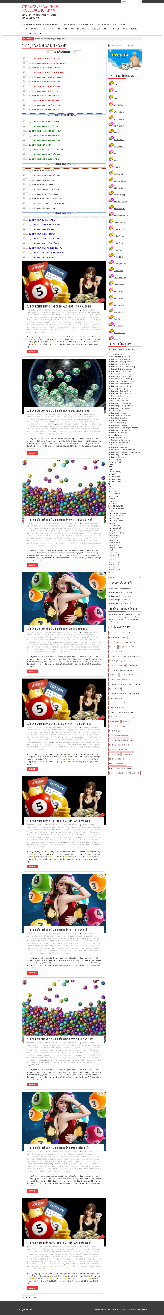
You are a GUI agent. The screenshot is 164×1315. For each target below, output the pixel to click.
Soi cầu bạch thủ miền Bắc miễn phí (83, 1060)
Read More (32, 351)
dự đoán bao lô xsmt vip (117, 413)
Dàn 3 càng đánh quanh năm (119, 661)
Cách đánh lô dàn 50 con (40, 320)
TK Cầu (124, 29)
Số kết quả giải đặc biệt (85, 426)
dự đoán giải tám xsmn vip (118, 445)
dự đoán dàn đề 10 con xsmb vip (120, 379)
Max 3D (116, 153)
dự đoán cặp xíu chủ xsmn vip (119, 440)
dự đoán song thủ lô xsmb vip (119, 408)
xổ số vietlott (118, 133)
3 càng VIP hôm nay (77, 312)
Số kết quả (96, 29)
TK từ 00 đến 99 (119, 284)
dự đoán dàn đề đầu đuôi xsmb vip (121, 381)
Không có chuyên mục (35, 327)
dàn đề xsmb (48, 325)
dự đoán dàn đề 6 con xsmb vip (119, 374)
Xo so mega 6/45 (119, 140)
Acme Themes (142, 1310)
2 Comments (41, 332)
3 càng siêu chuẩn (62, 312)
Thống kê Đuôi (118, 257)
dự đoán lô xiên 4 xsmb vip (118, 401)
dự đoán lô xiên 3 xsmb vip (118, 398)
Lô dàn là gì (60, 327)
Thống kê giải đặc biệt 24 (79, 431)
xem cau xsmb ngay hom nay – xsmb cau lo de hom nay (40, 8)
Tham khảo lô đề (47, 29)
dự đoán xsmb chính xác (75, 424)
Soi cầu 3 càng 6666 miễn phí (44, 429)
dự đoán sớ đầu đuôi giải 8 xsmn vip (121, 450)
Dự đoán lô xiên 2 (70, 422)
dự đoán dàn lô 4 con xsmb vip (119, 386)
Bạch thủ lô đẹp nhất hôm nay (50, 315)
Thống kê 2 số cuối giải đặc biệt (54, 330)
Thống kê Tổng (118, 271)
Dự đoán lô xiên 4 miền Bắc (87, 422)
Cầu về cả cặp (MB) (119, 209)
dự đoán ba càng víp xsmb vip (119, 357)
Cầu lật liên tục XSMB (116, 518)
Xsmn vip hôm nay (119, 24)
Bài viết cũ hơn (30, 1297)
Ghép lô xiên (48, 426)
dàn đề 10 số (131, 670)
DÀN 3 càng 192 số (83, 417)
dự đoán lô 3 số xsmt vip (117, 423)
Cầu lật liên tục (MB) (120, 202)
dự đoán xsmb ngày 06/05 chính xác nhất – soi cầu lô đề (59, 724)
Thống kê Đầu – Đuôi (120, 264)
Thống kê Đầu (118, 250)
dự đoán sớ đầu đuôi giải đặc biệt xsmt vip (123, 428)
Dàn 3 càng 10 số (75, 320)
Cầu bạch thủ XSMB (115, 521)
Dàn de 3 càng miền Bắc (48, 419)
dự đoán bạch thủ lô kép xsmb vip (120, 362)
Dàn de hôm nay (83, 322)
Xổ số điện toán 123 (120, 181)
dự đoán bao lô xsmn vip (117, 437)
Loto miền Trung (119, 305)
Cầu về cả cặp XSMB (115, 516)
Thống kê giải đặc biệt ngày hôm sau (83, 1062)
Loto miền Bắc (118, 291)
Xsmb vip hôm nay (69, 24)
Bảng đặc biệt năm (64, 317)
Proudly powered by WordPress (106, 1310)
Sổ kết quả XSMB (119, 112)
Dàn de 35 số (42, 322)
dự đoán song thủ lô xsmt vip (119, 430)
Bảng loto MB (113, 557)
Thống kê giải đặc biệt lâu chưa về (57, 1062)
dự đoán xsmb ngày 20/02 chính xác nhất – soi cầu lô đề (59, 1243)
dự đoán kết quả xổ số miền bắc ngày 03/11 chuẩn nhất (58, 1148)
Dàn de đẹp (73, 322)
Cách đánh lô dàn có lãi (59, 320)
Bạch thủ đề (34, 315)
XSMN (65, 29)
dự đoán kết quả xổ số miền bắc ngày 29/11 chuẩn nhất (58, 629)
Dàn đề (92, 322)
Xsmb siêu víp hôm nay (86, 24)
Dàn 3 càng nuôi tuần (89, 320)
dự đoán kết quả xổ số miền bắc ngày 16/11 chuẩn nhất (58, 930)
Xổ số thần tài (118, 188)
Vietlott (106, 29)
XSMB (58, 29)
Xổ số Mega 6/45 (114, 494)
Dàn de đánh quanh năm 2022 (58, 322)
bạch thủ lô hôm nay (70, 315)
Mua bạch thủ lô (83, 327)
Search (130, 45)
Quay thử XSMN (118, 319)
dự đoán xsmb (61, 424)
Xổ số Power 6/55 (114, 491)
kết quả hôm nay (119, 105)
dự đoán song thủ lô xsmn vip (119, 455)
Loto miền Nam (118, 298)
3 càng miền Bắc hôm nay (47, 312)
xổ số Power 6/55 (119, 147)
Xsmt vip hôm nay (103, 24)
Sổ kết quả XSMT (119, 126)
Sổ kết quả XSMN (119, 119)
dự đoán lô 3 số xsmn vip (117, 447)
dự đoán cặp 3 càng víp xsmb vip (120, 369)
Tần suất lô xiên (64, 431)
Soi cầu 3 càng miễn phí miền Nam (66, 429)
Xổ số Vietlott (113, 496)
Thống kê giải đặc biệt (73, 330)
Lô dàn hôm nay (49, 327)
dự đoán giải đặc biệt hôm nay (68, 419)
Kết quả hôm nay (83, 29)
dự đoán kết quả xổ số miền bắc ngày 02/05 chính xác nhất (60, 1039)
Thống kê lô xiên (119, 236)
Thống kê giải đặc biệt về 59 (48, 434)
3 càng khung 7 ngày (89, 310)
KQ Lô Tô (27, 33)
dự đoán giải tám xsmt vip (117, 420)
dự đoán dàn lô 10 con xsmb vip (120, 384)
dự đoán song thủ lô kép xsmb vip (120, 406)
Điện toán (116, 29)
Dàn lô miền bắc (70, 325)
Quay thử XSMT (118, 326)
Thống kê (134, 29)
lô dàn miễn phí (70, 327)
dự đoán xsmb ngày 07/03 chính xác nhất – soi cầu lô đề (59, 821)
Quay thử (36, 33)
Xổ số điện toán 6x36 (120, 174)
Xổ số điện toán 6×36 (116, 508)
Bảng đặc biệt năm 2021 (52, 417)
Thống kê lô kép (119, 243)
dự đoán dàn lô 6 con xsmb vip (119, 391)
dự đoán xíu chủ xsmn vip (117, 457)
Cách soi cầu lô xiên (69, 417)
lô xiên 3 (73, 426)
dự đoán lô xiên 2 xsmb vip (118, 396)
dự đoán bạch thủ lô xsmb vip (119, 364)
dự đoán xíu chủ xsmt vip (117, 433)
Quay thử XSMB (118, 312)
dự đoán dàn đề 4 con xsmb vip (119, 371)
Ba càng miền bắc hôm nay (118, 637)
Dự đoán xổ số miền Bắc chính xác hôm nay (123, 712)
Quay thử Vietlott (119, 333)
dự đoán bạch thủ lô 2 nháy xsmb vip (121, 366)
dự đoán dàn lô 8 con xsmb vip (119, 393)
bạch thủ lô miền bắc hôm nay (46, 317)
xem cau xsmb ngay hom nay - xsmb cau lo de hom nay (58, 310)
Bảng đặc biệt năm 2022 (80, 317)
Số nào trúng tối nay (31, 29)
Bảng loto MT (113, 552)
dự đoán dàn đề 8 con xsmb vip (119, 376)
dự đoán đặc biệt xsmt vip (117, 418)
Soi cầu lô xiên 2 (38, 431)
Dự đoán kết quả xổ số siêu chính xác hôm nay (46, 422)
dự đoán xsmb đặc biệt (35, 426)
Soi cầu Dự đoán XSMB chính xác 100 (121, 750)
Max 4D (116, 160)
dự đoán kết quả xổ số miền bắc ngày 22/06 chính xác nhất (60, 520)
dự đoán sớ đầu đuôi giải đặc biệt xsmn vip (124, 452)
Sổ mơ (45, 33)
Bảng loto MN (113, 555)
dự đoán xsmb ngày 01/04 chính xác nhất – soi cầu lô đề (59, 306)
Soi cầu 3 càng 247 (115, 731)
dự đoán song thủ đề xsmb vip (119, 403)
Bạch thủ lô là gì (85, 315)
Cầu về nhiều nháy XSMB (117, 513)
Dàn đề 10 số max (37, 325)
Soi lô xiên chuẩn (51, 431)
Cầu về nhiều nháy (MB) (121, 216)
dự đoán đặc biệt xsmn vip (118, 442)
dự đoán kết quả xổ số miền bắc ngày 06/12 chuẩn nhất (58, 410)
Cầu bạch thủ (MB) (120, 195)
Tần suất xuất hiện (120, 278)
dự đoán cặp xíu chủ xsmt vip (119, 415)
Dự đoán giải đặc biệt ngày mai (87, 325)
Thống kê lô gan (119, 229)
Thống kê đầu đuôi (119, 222)
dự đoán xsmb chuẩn (92, 424)
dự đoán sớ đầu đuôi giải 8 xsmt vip (121, 425)
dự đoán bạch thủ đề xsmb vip (119, 359)
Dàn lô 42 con (58, 325)
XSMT (72, 29)
